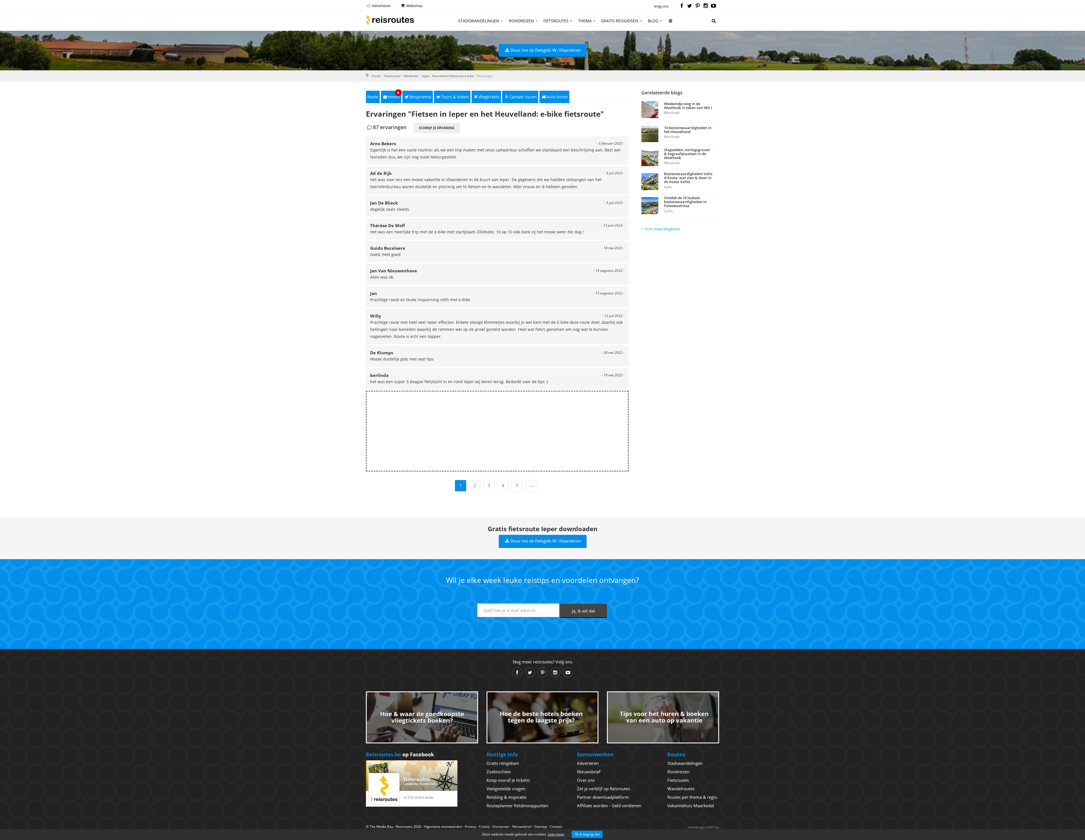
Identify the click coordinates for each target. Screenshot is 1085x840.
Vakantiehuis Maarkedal (690, 805)
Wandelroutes (681, 788)
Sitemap (540, 826)
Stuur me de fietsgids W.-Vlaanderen (545, 50)
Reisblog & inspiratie (506, 797)
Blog (653, 20)
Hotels (394, 95)
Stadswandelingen (478, 20)
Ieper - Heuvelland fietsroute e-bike (448, 76)
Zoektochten (499, 771)
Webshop (413, 5)
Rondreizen (521, 20)
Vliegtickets (489, 96)
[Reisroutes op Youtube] (713, 6)
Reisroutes (390, 20)
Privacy (470, 826)
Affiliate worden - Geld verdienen (609, 805)
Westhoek (411, 76)
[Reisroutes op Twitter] (689, 6)
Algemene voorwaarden (443, 826)
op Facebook (400, 754)
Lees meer (556, 834)
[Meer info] (671, 23)
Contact (556, 826)
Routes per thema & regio (692, 797)
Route (372, 96)
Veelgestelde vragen (506, 788)
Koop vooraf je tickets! (508, 780)
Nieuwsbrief (588, 771)
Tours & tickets (455, 96)
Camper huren (523, 96)
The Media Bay (381, 826)
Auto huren (557, 96)
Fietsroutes (555, 20)
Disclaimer (500, 826)
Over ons (586, 780)
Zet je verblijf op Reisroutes (603, 788)
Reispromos (420, 96)
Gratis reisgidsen (619, 20)
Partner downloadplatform (603, 797)
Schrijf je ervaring (437, 127)
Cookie (484, 826)
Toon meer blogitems (662, 228)
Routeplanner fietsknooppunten (517, 805)
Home (376, 76)
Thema (585, 20)
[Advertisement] (497, 431)
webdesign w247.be (703, 827)
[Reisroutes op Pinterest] (697, 6)
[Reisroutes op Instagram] (705, 6)
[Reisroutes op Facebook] (681, 6)
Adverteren (381, 5)
